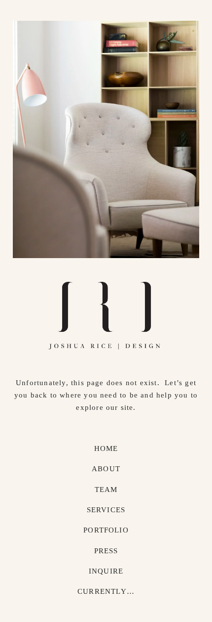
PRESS (106, 551)
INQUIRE (106, 571)
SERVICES (106, 510)
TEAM (106, 489)
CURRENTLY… (106, 591)
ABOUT (106, 469)
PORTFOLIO (106, 530)
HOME (106, 448)
